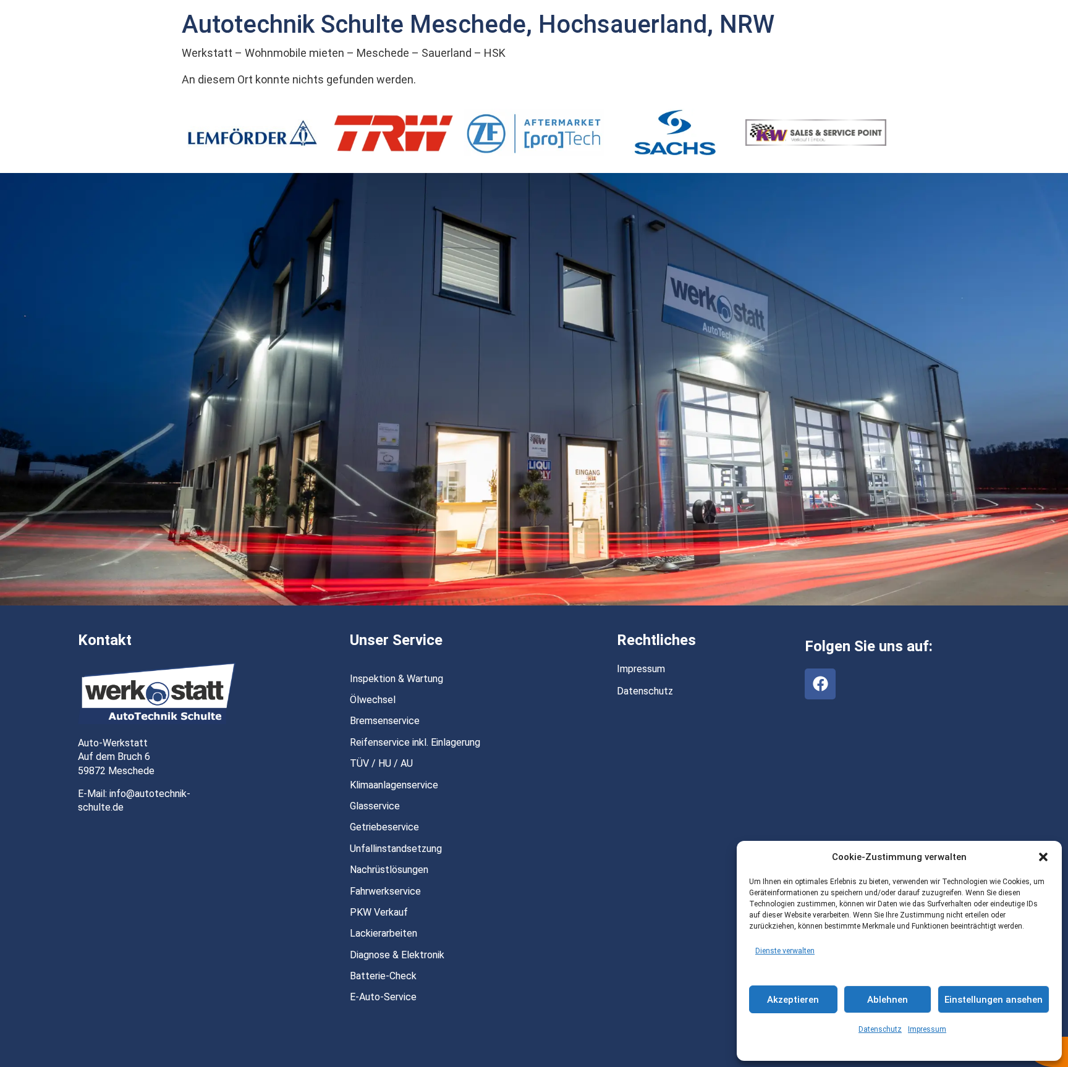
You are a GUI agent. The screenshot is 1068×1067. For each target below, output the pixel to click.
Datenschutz (880, 1029)
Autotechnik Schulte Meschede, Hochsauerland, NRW (478, 24)
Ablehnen (887, 999)
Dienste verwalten (785, 951)
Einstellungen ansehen (993, 999)
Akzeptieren (793, 999)
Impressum (927, 1029)
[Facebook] (820, 683)
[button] (1043, 857)
